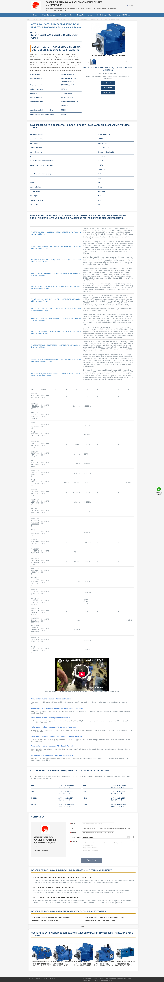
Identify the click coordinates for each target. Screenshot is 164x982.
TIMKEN (34, 798)
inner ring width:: (36, 200)
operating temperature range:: (41, 174)
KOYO (85, 798)
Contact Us (38, 979)
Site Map (45, 979)
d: (31, 106)
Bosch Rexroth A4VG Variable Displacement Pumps (85, 15)
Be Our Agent (108, 93)
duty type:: (34, 93)
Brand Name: (35, 74)
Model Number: (36, 79)
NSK (32, 786)
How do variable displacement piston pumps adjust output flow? (63, 877)
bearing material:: (37, 85)
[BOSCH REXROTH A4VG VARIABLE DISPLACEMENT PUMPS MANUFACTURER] (36, 5)
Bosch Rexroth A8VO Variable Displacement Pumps (105, 15)
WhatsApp (108, 88)
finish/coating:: (35, 191)
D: (30, 170)
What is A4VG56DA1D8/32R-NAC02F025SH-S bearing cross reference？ (108, 77)
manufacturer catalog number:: (42, 114)
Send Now (91, 860)
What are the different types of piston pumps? (54, 887)
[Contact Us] (159, 491)
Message (73, 842)
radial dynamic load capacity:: (41, 110)
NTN (32, 792)
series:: (32, 183)
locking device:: (36, 98)
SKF (84, 786)
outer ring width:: (36, 89)
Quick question (76, 837)
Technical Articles (66, 15)
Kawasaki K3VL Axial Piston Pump (124, 15)
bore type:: (34, 196)
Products (34, 19)
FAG (84, 792)
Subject (73, 833)
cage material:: (35, 187)
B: (30, 178)
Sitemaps (52, 979)
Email (72, 824)
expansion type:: (36, 102)
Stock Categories (48, 15)
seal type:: (34, 205)
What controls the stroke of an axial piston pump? (56, 897)
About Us (30, 979)
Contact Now (108, 83)
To (72, 828)
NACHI (33, 804)
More (82, 926)
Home (35, 15)
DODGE (86, 804)
